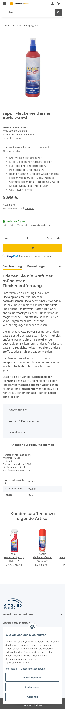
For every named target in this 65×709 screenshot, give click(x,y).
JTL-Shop (38, 704)
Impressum (12, 668)
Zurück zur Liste (13, 25)
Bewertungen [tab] (36, 266)
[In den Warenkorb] (5, 36)
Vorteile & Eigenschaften (24, 421)
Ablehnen (32, 696)
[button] (53, 3)
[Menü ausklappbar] (4, 2)
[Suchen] (58, 12)
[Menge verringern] (6, 238)
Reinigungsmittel (24, 134)
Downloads (16, 432)
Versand (29, 208)
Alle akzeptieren (32, 677)
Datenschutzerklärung (33, 668)
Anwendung (16, 409)
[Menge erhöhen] (58, 238)
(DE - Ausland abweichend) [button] (38, 225)
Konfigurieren (32, 687)
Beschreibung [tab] (12, 266)
